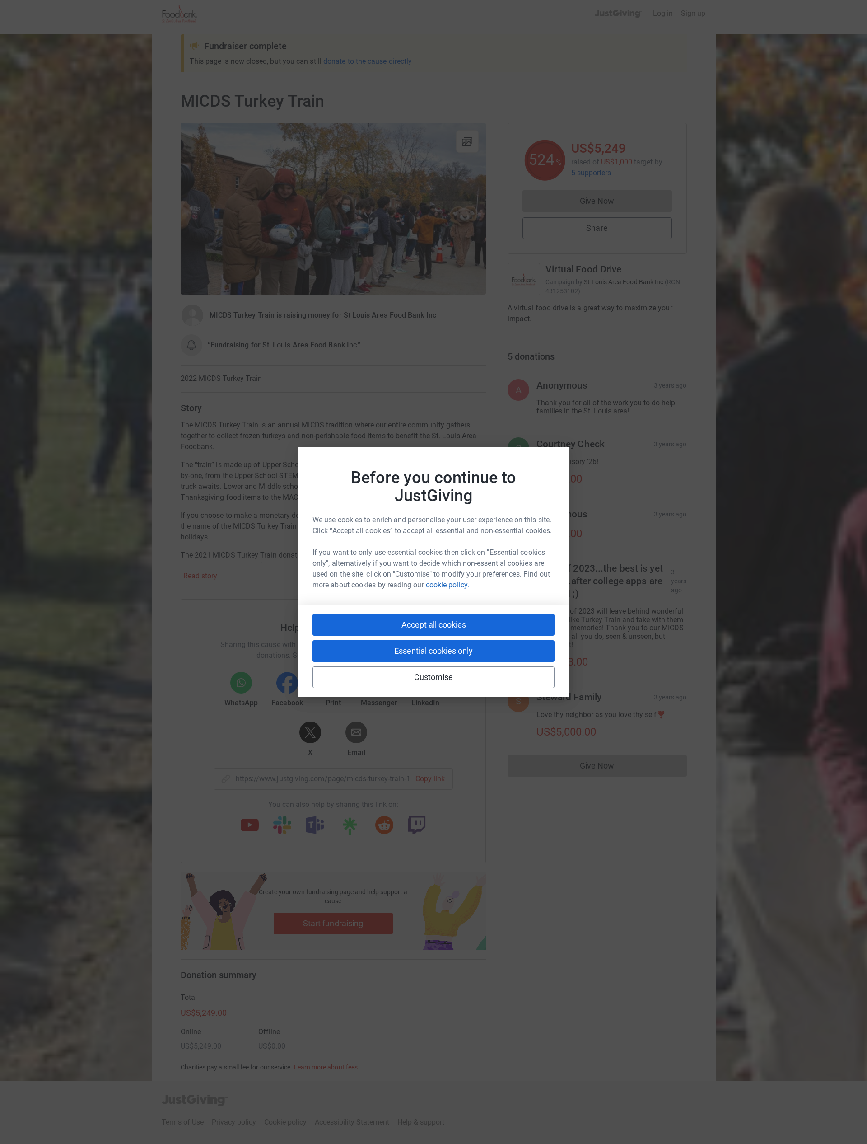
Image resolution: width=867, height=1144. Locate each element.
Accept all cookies (433, 624)
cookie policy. (447, 585)
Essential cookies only (433, 651)
